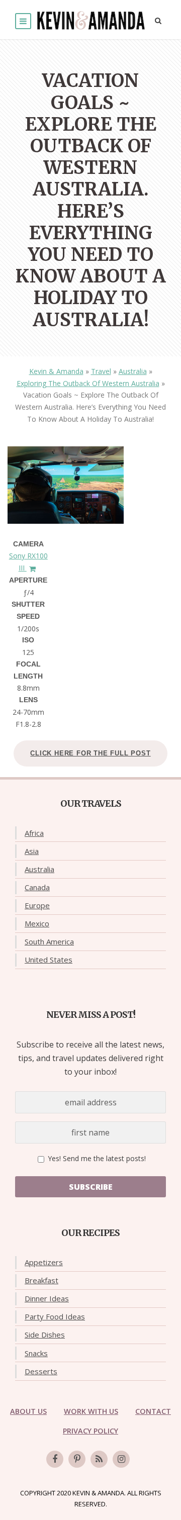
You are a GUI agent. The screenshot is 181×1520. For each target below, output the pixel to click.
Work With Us (91, 1411)
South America (49, 941)
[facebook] (54, 1459)
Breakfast (41, 1280)
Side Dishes (45, 1334)
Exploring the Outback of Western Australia (88, 383)
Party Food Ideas (55, 1316)
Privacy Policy (90, 1431)
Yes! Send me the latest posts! (96, 1158)
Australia (133, 371)
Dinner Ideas (47, 1298)
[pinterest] (76, 1459)
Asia (32, 851)
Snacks (36, 1353)
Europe (37, 905)
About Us (28, 1411)
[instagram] (121, 1459)
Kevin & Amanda (56, 371)
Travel (101, 371)
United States (48, 960)
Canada (37, 887)
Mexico (37, 923)
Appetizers (44, 1262)
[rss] (99, 1459)
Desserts (41, 1371)
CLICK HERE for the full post (90, 753)
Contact (153, 1411)
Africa (34, 833)
